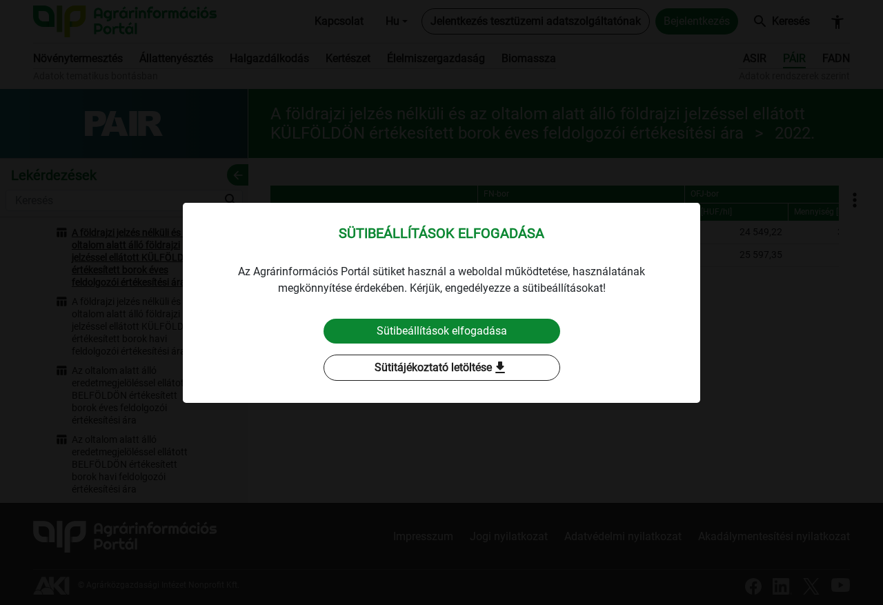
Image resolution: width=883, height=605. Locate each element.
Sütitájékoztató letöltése (441, 367)
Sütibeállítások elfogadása (442, 330)
